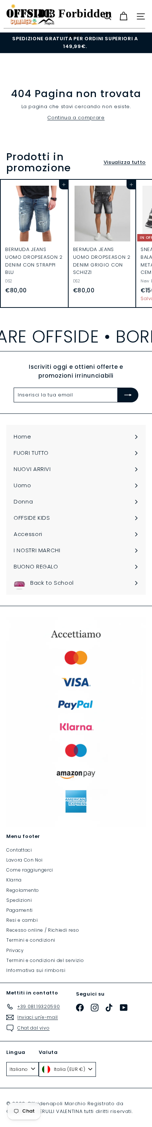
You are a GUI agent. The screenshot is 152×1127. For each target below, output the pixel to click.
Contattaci (19, 850)
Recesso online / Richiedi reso (42, 930)
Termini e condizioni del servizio (45, 960)
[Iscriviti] (128, 395)
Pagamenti (19, 910)
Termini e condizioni (30, 940)
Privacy (15, 950)
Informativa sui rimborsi (36, 970)
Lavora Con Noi (24, 860)
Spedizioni (19, 900)
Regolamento (22, 890)
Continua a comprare (75, 117)
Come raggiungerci (29, 870)
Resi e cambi (22, 920)
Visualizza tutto (125, 162)
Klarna (14, 880)
